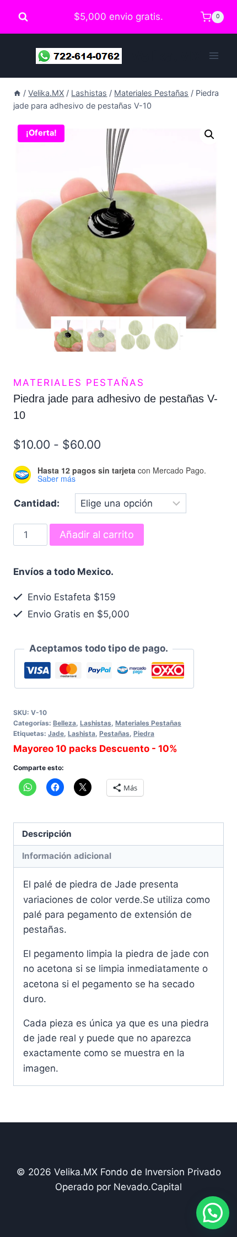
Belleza (64, 723)
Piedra (143, 733)
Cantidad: (37, 503)
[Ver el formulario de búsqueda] (23, 17)
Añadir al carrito (97, 534)
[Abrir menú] (213, 55)
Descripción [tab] (47, 834)
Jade (56, 733)
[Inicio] (17, 93)
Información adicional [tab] (66, 856)
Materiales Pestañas (78, 382)
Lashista (81, 733)
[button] (209, 134)
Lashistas (95, 723)
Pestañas (114, 733)
